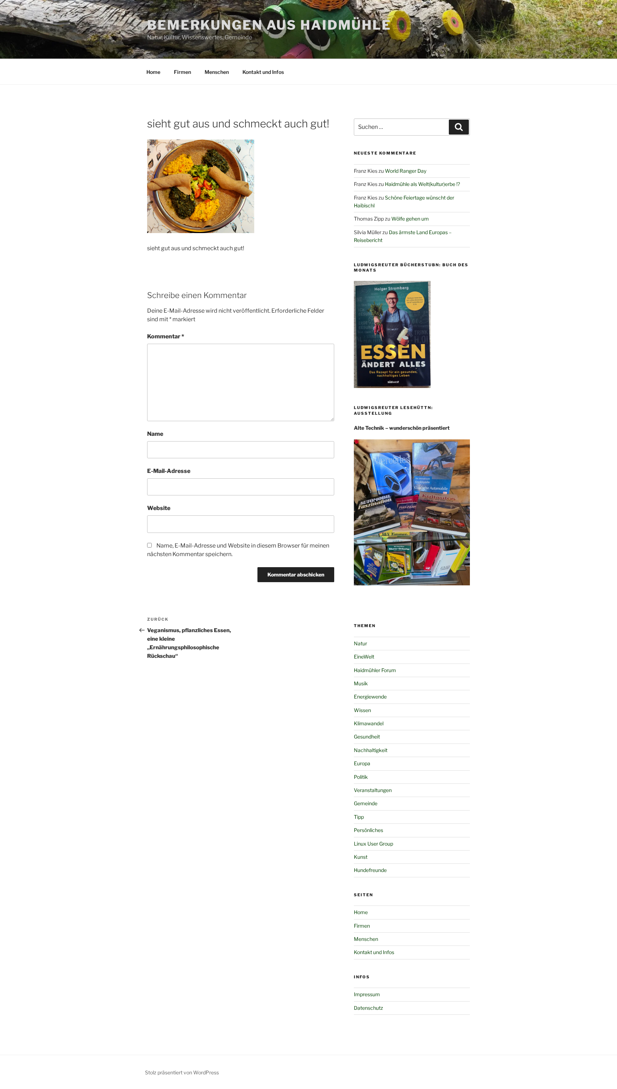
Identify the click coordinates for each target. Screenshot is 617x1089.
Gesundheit (367, 736)
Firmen (182, 72)
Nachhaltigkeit (370, 750)
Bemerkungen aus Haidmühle (269, 25)
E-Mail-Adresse (168, 471)
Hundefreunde (370, 870)
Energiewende (370, 697)
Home (153, 72)
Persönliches (368, 830)
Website (158, 508)
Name (155, 433)
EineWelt (364, 657)
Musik (361, 683)
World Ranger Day (405, 171)
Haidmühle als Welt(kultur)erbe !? (422, 184)
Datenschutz (368, 1008)
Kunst (360, 857)
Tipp (359, 817)
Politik (361, 777)
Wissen (362, 710)
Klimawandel (368, 723)
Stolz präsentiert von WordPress (182, 1072)
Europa (362, 763)
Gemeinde (365, 803)
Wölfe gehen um (410, 219)
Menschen (217, 72)
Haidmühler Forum (375, 670)
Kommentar (165, 336)
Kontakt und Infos (263, 72)
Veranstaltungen (373, 790)
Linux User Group (373, 844)
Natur (360, 643)
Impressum (367, 994)
